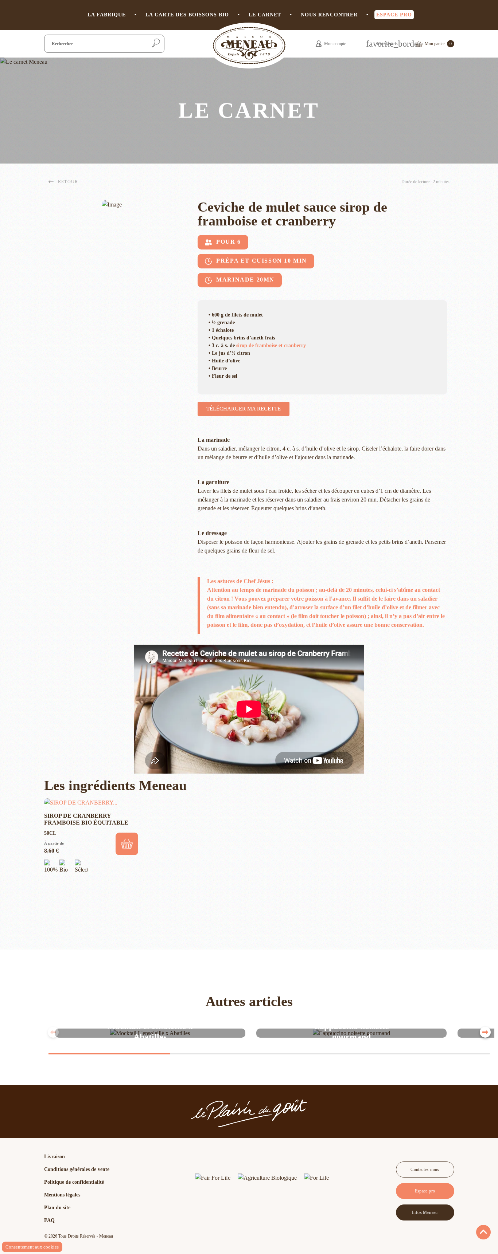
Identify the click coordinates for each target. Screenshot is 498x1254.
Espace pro (425, 1191)
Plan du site (57, 1207)
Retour (68, 181)
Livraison (54, 1156)
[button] (243, 409)
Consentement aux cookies (32, 1247)
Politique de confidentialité (74, 1182)
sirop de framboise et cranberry (271, 345)
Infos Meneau (425, 1212)
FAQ (49, 1220)
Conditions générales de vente (76, 1169)
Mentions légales (62, 1195)
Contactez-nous (425, 1169)
